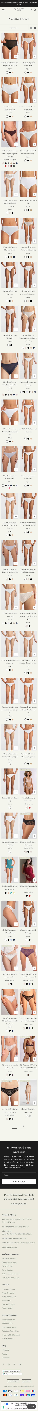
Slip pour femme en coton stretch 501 (9, 661)
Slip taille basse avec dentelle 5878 (28, 799)
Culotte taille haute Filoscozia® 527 (10, 108)
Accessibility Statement (11, 1335)
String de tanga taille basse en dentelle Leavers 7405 (28, 1019)
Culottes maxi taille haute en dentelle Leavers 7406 (28, 975)
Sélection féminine (9, 1259)
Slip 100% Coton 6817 (28, 1109)
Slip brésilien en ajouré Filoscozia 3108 (9, 931)
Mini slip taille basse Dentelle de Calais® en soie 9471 (9, 385)
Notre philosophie (9, 1297)
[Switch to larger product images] (31, 28)
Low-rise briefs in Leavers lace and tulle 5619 (10, 1110)
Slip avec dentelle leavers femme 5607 (28, 843)
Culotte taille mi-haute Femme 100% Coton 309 (28, 248)
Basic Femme (7, 1266)
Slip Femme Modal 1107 (9, 886)
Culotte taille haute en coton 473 (10, 614)
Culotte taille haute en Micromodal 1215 (10, 248)
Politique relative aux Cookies (12, 1374)
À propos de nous (9, 1289)
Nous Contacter (8, 1293)
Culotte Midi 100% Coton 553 (10, 799)
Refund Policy (7, 1323)
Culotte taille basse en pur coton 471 (28, 383)
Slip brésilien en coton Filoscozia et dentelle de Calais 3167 (9, 1021)
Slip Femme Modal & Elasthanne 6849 (10, 975)
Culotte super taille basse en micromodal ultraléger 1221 (9, 710)
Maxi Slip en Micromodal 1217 (28, 201)
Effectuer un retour (9, 1327)
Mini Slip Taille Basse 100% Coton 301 (28, 430)
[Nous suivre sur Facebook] (3, 1364)
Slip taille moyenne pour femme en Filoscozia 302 (28, 524)
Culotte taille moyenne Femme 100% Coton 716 (9, 755)
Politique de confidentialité (12, 1371)
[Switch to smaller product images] (35, 28)
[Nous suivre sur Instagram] (9, 1364)
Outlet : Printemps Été (10, 1278)
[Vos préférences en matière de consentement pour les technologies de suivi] (4, 1407)
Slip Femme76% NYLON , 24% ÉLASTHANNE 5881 (28, 1066)
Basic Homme (7, 1270)
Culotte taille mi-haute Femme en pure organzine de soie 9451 (9, 153)
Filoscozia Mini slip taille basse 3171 (28, 931)
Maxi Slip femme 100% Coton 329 (10, 336)
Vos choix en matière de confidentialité (21, 1404)
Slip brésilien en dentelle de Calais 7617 (10, 1066)
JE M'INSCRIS (18, 1182)
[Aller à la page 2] (23, 1126)
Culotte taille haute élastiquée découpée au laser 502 (9, 525)
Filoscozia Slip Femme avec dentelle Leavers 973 (28, 292)
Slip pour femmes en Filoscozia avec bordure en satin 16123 (28, 338)
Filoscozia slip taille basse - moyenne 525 (28, 108)
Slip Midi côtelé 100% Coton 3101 (10, 292)
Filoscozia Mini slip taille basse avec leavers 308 (28, 152)
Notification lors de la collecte (15, 1408)
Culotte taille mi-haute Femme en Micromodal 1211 (9, 431)
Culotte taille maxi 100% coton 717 (10, 843)
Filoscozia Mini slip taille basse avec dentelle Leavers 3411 (28, 616)
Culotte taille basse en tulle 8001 (28, 887)
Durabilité (6, 1358)
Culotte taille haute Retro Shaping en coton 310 (9, 64)
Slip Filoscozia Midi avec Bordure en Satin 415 (28, 570)
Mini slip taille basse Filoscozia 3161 (9, 477)
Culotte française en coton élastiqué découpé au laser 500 (28, 663)
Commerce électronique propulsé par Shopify (23, 1386)
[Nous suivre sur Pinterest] (14, 1364)
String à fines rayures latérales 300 (28, 477)
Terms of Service (8, 1319)
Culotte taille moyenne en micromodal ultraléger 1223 (28, 710)
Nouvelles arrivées (9, 1262)
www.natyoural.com (19, 1204)
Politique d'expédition (10, 1331)
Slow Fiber (6, 1301)
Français (25, 1381)
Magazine (5, 1350)
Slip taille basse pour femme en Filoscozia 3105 (10, 570)
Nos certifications (8, 1304)
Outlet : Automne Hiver (11, 1274)
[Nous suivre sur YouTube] (20, 1364)
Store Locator (7, 1308)
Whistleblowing (8, 1339)
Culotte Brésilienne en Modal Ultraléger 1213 (28, 755)
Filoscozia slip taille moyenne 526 (28, 64)
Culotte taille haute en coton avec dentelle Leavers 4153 (10, 203)
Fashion (5, 1354)
